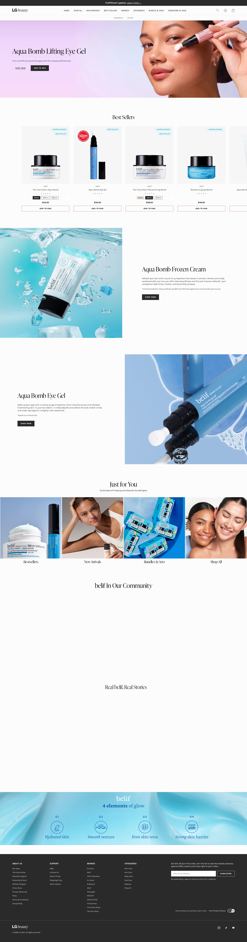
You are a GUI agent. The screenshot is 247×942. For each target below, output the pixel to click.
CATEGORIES (139, 10)
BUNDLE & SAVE (156, 10)
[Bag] (233, 10)
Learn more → (134, 2)
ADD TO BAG (40, 68)
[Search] (218, 10)
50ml (45, 197)
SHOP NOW (20, 68)
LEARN (130, 18)
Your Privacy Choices (217, 911)
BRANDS (125, 10)
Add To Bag (46, 208)
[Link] (219, 927)
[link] (30, 527)
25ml (36, 197)
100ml (54, 197)
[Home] (26, 927)
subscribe (226, 874)
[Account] (225, 10)
